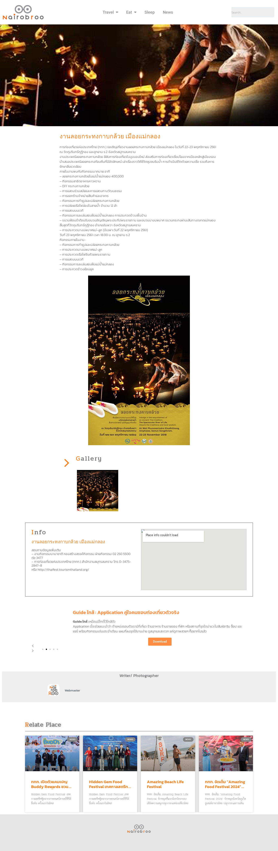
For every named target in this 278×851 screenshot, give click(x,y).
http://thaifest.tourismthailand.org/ (63, 569)
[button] (42, 649)
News (168, 12)
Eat (129, 12)
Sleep (149, 12)
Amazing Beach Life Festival (165, 784)
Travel (108, 12)
